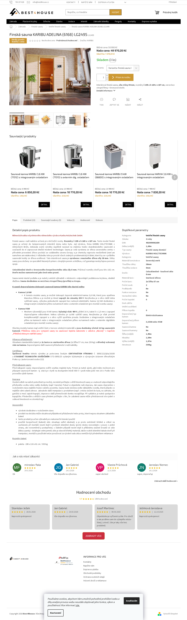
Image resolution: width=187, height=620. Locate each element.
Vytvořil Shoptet (170, 613)
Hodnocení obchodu (93, 492)
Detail (44, 204)
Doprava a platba (106, 2)
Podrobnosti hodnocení (66, 40)
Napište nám (86, 2)
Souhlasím (131, 600)
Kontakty (71, 2)
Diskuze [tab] (99, 220)
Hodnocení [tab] (85, 220)
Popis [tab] (14, 220)
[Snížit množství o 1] (107, 79)
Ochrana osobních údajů (94, 577)
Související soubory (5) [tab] (51, 220)
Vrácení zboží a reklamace (94, 580)
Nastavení (55, 613)
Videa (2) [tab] (71, 220)
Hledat (115, 12)
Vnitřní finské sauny (155, 235)
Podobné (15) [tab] (29, 220)
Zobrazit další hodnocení (165, 481)
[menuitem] (13, 21)
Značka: (86, 40)
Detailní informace (104, 90)
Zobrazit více (94, 535)
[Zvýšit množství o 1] (107, 75)
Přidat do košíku (123, 77)
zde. (78, 605)
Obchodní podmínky (92, 573)
